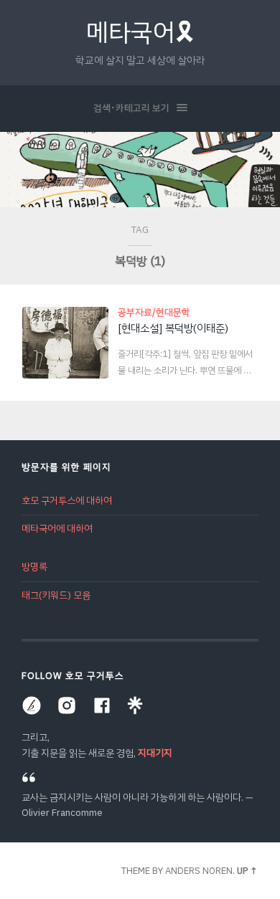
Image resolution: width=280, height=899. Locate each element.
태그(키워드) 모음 (56, 595)
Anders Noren (199, 870)
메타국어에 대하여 (57, 528)
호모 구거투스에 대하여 (67, 500)
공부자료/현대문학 (154, 312)
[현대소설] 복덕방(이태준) (173, 328)
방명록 (34, 566)
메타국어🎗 (140, 32)
